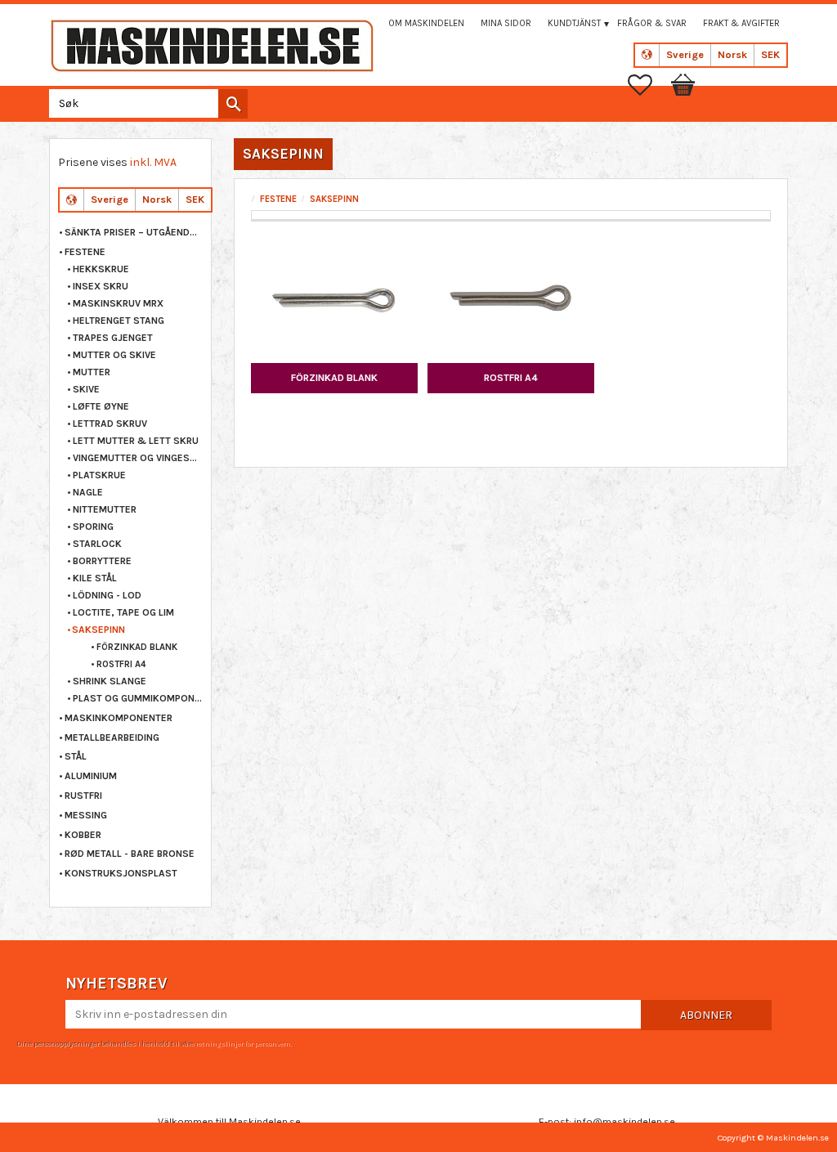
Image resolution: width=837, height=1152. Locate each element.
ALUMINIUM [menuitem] (91, 776)
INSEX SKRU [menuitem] (100, 286)
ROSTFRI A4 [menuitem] (121, 664)
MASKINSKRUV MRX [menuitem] (118, 303)
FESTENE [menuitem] (85, 252)
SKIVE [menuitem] (86, 389)
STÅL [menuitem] (76, 756)
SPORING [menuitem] (93, 526)
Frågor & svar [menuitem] (652, 23)
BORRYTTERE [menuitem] (102, 561)
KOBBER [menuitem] (83, 834)
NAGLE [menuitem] (88, 492)
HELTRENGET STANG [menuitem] (118, 320)
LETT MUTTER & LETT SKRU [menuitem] (136, 440)
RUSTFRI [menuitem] (83, 795)
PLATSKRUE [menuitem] (99, 475)
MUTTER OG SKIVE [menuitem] (114, 355)
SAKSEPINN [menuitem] (98, 629)
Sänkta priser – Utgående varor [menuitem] (134, 232)
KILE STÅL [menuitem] (95, 578)
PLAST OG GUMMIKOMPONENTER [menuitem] (138, 698)
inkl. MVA (153, 162)
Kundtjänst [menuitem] (574, 23)
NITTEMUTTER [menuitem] (105, 509)
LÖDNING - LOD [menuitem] (107, 595)
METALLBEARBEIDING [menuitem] (112, 737)
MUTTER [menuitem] (91, 372)
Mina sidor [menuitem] (506, 23)
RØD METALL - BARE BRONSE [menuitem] (130, 853)
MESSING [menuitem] (86, 815)
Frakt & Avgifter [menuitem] (741, 23)
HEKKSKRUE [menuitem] (101, 269)
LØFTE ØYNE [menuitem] (101, 406)
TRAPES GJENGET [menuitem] (113, 337)
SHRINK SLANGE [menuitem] (109, 681)
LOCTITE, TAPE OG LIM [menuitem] (123, 612)
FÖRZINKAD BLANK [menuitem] (136, 647)
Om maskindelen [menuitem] (426, 23)
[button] (648, 85)
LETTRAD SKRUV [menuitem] (110, 423)
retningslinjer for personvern (242, 1043)
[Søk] (233, 104)
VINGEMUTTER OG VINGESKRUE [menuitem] (138, 458)
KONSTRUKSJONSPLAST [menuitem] (121, 873)
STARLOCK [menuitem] (97, 543)
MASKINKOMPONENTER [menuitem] (118, 718)
